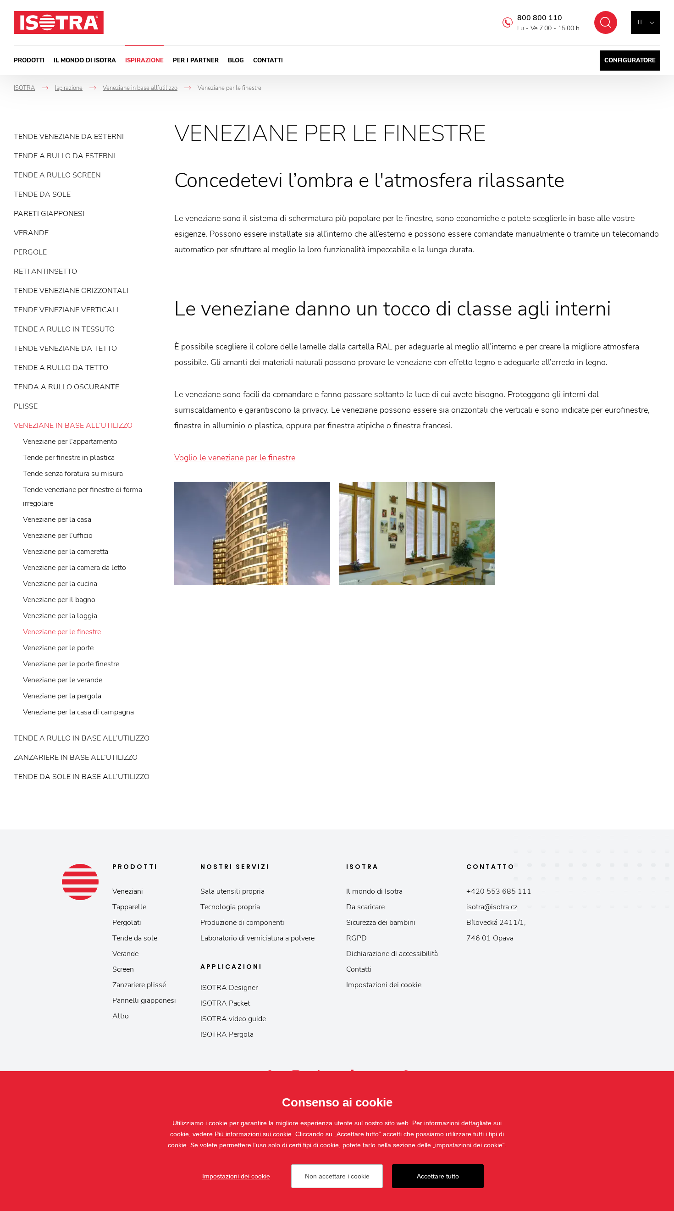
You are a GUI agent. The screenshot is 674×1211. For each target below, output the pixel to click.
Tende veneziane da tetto (65, 348)
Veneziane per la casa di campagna (78, 712)
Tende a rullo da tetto (61, 368)
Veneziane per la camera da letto (74, 568)
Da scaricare (365, 907)
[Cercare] (605, 22)
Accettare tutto (438, 1176)
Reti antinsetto (45, 271)
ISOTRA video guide (233, 1019)
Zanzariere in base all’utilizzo (76, 757)
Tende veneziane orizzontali (71, 291)
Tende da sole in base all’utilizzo (81, 777)
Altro (120, 1016)
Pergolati (126, 923)
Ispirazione (144, 60)
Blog (236, 60)
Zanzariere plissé (139, 985)
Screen (123, 969)
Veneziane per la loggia (60, 616)
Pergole (30, 252)
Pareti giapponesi (49, 214)
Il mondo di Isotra (85, 60)
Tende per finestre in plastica (69, 458)
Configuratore (630, 60)
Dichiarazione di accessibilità (392, 954)
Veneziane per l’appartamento (70, 442)
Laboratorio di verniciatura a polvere (257, 938)
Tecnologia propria (230, 907)
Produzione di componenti (242, 923)
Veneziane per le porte (58, 648)
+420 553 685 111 (498, 891)
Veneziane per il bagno (59, 600)
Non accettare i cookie (337, 1176)
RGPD (356, 938)
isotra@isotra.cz (491, 907)
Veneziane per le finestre (62, 632)
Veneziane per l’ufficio (58, 536)
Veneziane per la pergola (62, 696)
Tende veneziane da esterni (69, 137)
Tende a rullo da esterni (64, 156)
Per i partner (196, 60)
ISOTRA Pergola (227, 1034)
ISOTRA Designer (229, 988)
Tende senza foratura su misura (73, 474)
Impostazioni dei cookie (383, 985)
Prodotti (29, 60)
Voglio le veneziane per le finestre (234, 457)
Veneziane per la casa (57, 519)
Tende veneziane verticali (66, 310)
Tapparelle (129, 907)
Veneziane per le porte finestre (71, 664)
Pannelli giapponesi (144, 1000)
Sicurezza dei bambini (380, 923)
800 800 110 (539, 18)
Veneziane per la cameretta (65, 552)
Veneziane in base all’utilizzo (73, 425)
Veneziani (127, 891)
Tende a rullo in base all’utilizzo (81, 738)
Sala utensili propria (232, 891)
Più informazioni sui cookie (253, 1134)
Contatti (268, 60)
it (640, 22)
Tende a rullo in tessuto (64, 329)
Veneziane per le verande (62, 680)
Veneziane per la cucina (60, 584)
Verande (31, 233)
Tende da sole (42, 194)
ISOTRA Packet (225, 1003)
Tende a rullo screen (57, 175)
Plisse (26, 406)
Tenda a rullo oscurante (66, 387)
